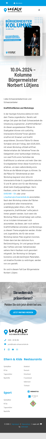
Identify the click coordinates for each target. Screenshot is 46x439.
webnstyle (24, 427)
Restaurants (33, 359)
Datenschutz (26, 424)
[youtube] (13, 349)
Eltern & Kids (13, 359)
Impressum (15, 424)
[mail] (17, 349)
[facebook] (4, 349)
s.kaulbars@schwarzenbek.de (16, 197)
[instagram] (9, 349)
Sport (8, 393)
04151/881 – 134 (10, 193)
